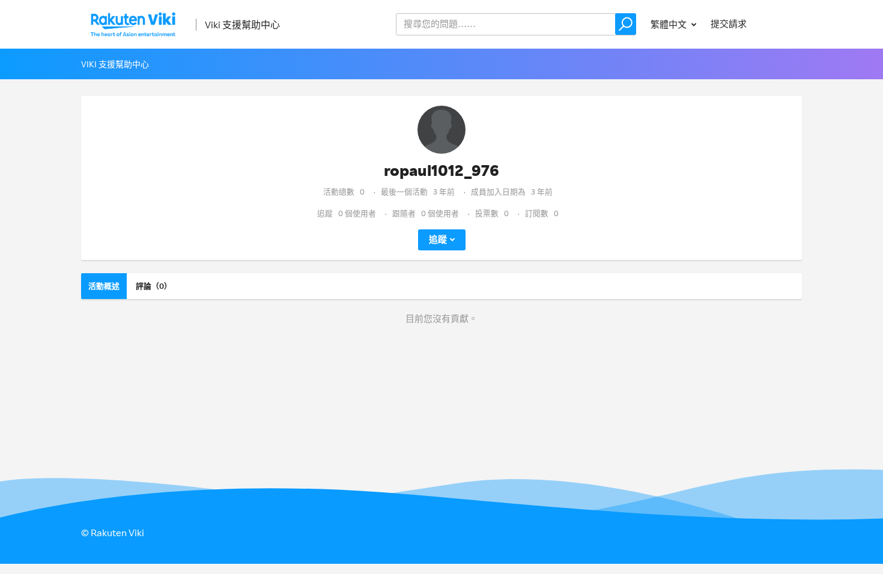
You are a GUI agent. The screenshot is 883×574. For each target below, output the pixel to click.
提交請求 (729, 23)
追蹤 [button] (438, 239)
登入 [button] (781, 23)
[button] (625, 24)
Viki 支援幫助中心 (242, 25)
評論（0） (154, 286)
